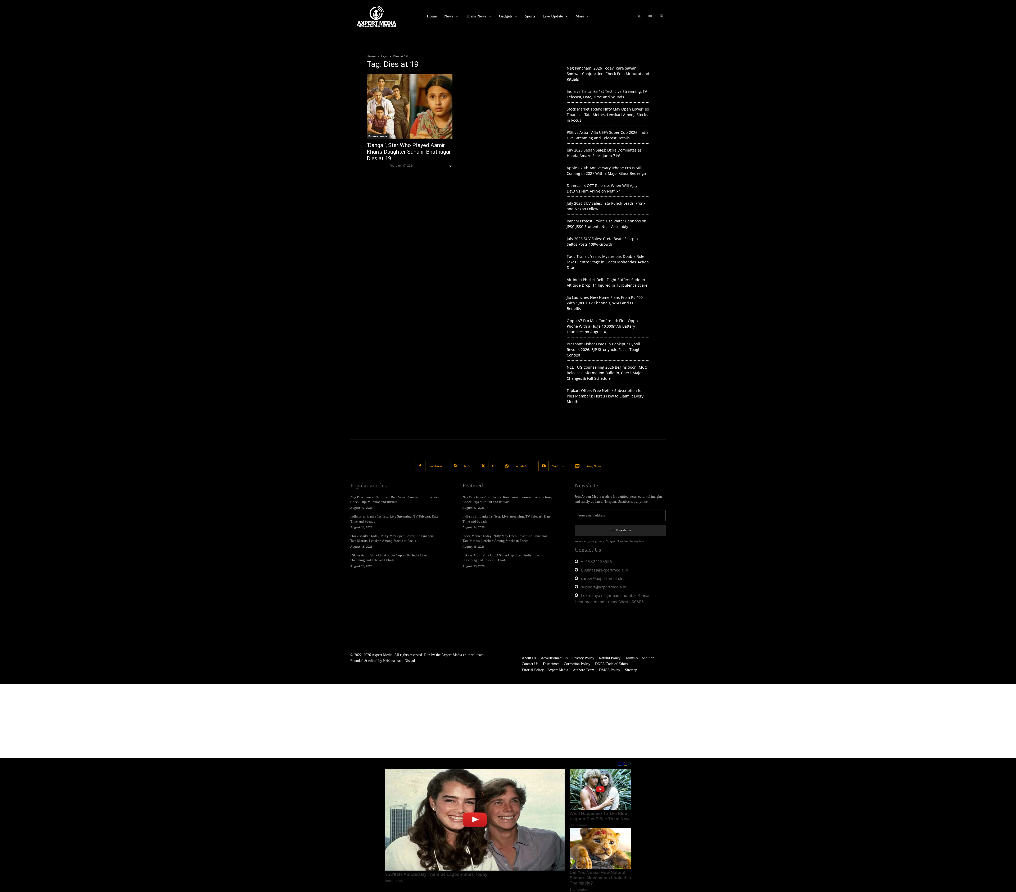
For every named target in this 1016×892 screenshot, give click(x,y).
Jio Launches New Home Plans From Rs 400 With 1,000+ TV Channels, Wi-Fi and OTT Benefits (605, 303)
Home (371, 56)
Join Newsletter (620, 530)
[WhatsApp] (507, 466)
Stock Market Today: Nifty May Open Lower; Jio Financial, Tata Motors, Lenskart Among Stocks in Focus (608, 115)
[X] (638, 16)
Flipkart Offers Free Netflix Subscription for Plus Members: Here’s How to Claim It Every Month (605, 396)
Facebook (436, 466)
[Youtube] (650, 16)
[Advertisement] (159, 721)
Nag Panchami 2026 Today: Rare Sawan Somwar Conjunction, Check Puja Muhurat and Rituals (608, 74)
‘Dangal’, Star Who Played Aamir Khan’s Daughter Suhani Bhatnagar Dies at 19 (409, 152)
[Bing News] (661, 16)
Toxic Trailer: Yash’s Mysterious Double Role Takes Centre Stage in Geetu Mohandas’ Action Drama (608, 262)
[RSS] (456, 466)
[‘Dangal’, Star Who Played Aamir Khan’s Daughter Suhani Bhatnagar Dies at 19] (409, 106)
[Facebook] (420, 466)
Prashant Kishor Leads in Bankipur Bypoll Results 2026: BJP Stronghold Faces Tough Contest (604, 349)
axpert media (377, 165)
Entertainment (377, 136)
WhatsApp (522, 466)
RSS (467, 466)
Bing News (593, 466)
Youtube (558, 466)
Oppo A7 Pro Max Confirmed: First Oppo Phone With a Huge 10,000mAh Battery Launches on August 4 (602, 326)
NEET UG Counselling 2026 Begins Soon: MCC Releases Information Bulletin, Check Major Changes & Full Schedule (607, 373)
